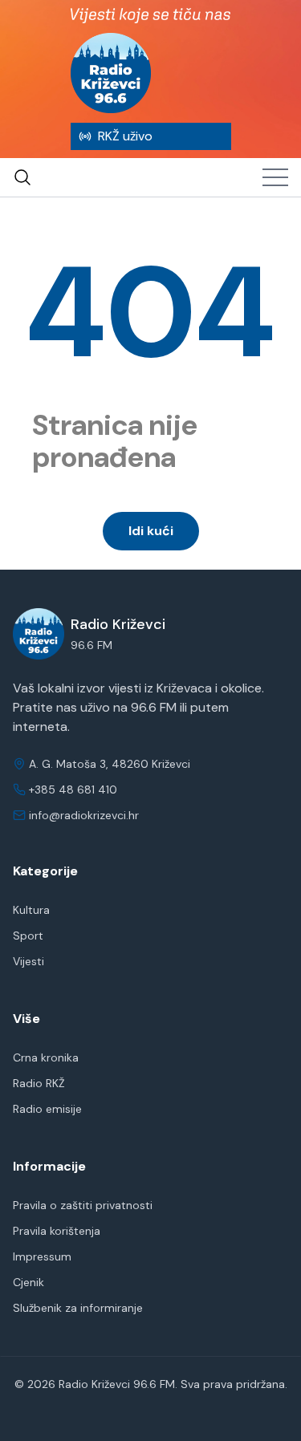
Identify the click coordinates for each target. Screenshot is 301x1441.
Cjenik (28, 1282)
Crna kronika (46, 1057)
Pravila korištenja (56, 1231)
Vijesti (28, 961)
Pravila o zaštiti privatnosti (83, 1205)
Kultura (31, 910)
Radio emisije (47, 1109)
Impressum (42, 1256)
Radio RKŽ (39, 1083)
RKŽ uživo (125, 136)
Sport (28, 935)
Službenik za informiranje (78, 1308)
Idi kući (150, 530)
